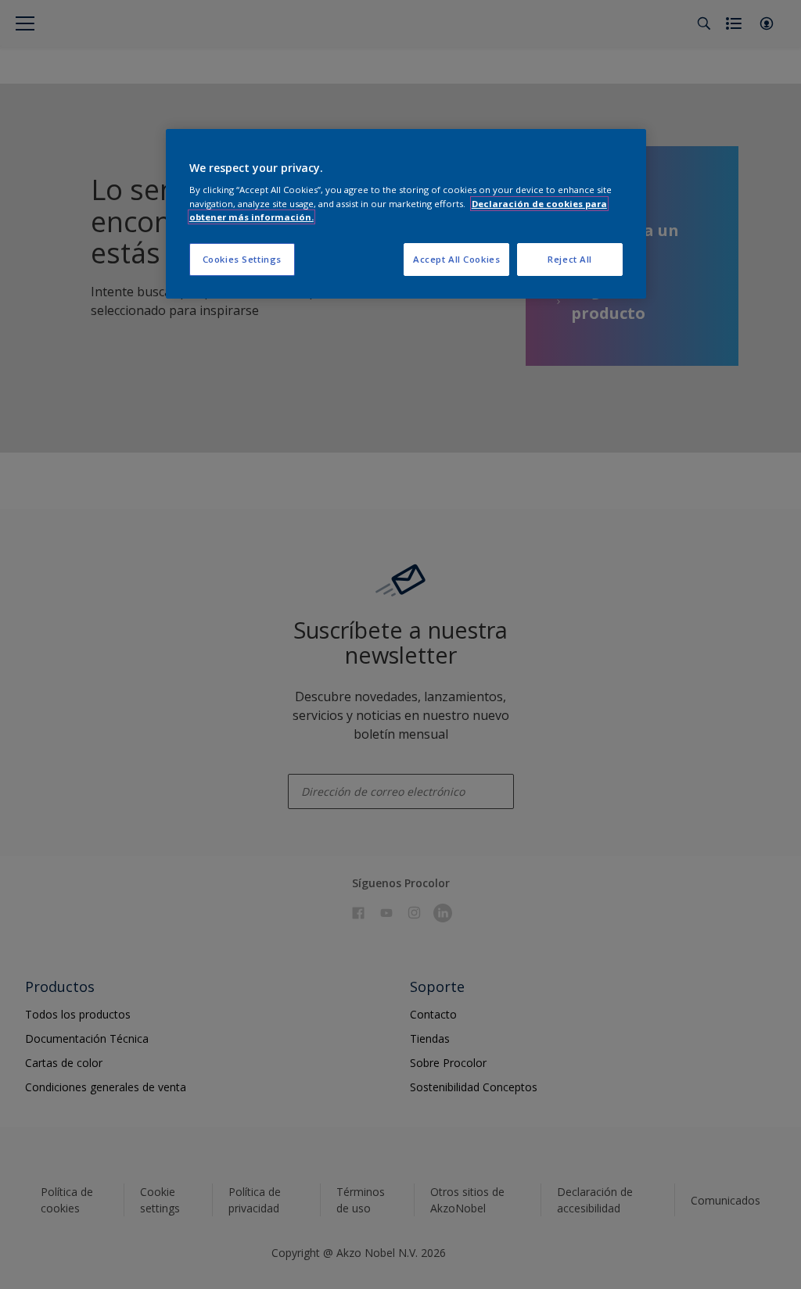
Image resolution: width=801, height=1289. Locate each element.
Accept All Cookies (456, 259)
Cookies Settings (242, 259)
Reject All (570, 259)
